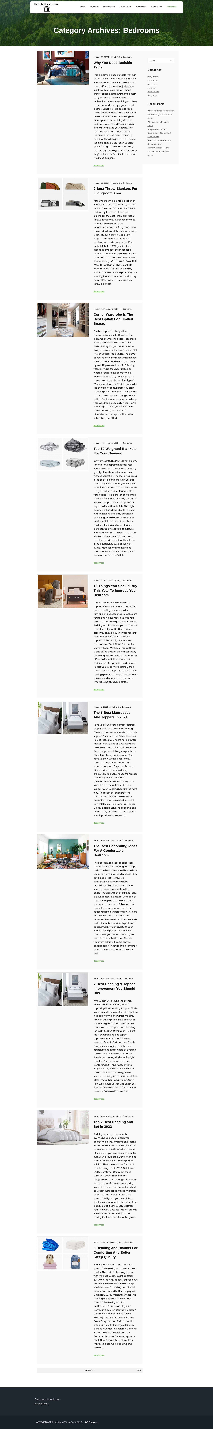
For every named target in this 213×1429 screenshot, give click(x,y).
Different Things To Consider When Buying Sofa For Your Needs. (161, 114)
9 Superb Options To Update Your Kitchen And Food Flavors (159, 133)
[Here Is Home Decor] (46, 7)
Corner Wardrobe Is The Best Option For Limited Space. (113, 318)
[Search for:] (161, 60)
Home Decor (109, 7)
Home (82, 7)
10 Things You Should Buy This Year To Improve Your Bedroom (115, 590)
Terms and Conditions (47, 1399)
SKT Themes (91, 1422)
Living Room (125, 7)
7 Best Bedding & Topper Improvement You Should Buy (114, 988)
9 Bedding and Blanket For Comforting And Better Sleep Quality (116, 1252)
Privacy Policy (42, 1403)
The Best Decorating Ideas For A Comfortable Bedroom (115, 850)
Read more (99, 165)
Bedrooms (171, 7)
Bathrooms (141, 7)
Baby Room (156, 7)
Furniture (94, 7)
